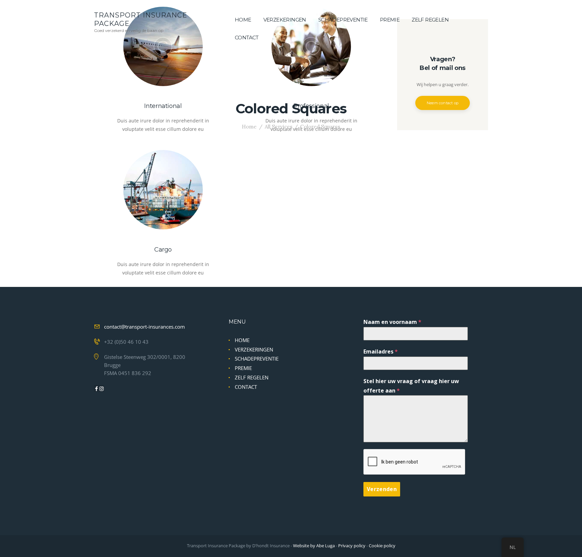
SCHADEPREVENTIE (257, 358)
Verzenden (382, 489)
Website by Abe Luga (314, 546)
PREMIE (243, 368)
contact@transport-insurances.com (144, 326)
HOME (242, 340)
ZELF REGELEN (251, 377)
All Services (278, 126)
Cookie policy (382, 546)
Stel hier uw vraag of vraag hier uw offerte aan (411, 385)
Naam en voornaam (392, 322)
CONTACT (246, 386)
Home (249, 126)
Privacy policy (351, 546)
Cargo (163, 249)
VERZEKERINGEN (254, 349)
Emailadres (380, 351)
